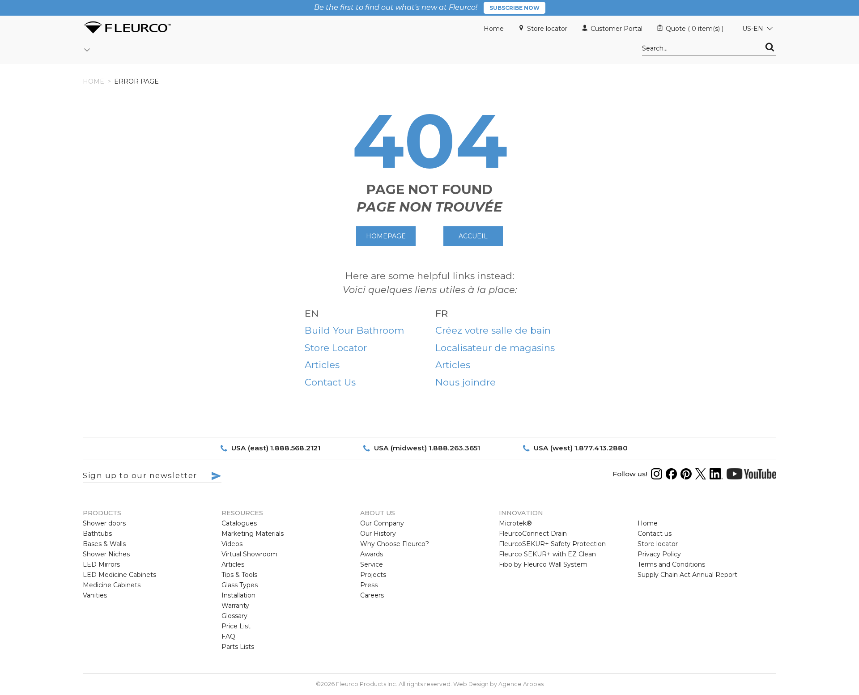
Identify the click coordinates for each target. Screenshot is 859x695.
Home (494, 29)
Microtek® (515, 523)
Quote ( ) (694, 29)
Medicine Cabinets (111, 585)
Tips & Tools (239, 575)
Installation (238, 595)
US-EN (752, 29)
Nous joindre (465, 382)
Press (369, 585)
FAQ (228, 636)
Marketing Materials (252, 534)
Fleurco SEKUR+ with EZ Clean (547, 554)
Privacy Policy (659, 554)
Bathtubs (97, 534)
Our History (378, 534)
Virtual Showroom (249, 554)
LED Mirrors (101, 564)
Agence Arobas (521, 684)
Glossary (234, 616)
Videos (231, 544)
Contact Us (330, 382)
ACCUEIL (473, 236)
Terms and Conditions (671, 564)
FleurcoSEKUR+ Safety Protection (552, 544)
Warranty (235, 606)
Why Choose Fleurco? (394, 544)
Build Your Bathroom (354, 330)
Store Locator (336, 347)
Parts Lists (237, 647)
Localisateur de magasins (495, 347)
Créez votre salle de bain (493, 330)
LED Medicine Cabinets (119, 575)
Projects (373, 575)
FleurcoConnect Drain (533, 534)
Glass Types (239, 585)
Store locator (547, 29)
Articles (322, 364)
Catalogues (239, 523)
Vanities (95, 595)
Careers (372, 595)
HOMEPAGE (386, 236)
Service (371, 564)
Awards (371, 554)
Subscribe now (514, 7)
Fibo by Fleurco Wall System (543, 564)
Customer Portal (616, 29)
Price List (236, 626)
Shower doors (104, 523)
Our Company (382, 523)
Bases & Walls (104, 544)
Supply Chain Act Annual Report (687, 575)
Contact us (655, 534)
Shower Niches (106, 554)
